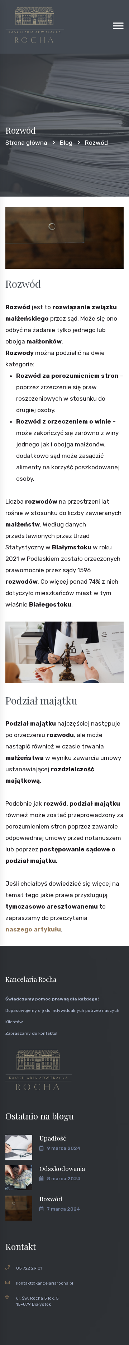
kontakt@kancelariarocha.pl (44, 1283)
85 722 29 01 (29, 1268)
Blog (66, 142)
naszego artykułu (33, 929)
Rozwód (50, 1199)
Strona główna (26, 142)
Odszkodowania (62, 1168)
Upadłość (52, 1138)
